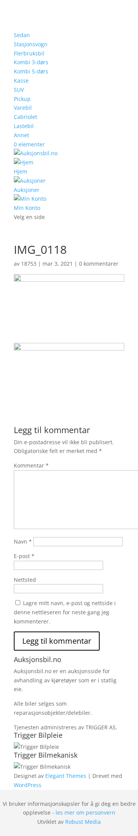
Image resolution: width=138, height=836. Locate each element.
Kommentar (31, 465)
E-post (24, 556)
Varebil (23, 107)
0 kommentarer (98, 263)
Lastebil (24, 126)
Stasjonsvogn (31, 44)
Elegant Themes (65, 775)
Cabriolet (25, 116)
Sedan (22, 35)
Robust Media (83, 821)
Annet (21, 135)
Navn (23, 541)
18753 (28, 263)
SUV (19, 89)
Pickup (22, 98)
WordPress (27, 785)
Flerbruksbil (29, 53)
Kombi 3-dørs (31, 62)
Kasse (21, 80)
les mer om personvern (85, 812)
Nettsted (25, 579)
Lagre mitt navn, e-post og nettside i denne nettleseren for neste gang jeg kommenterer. (65, 612)
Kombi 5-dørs (31, 71)
